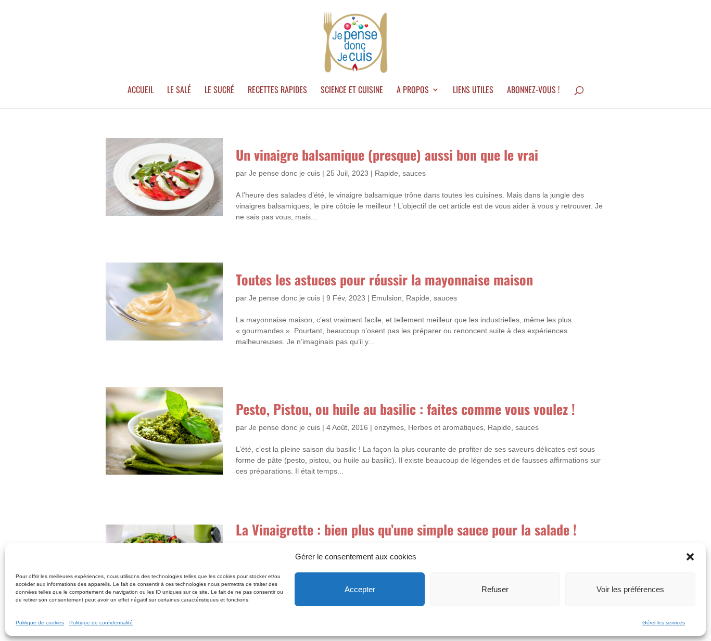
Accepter (360, 589)
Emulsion (387, 298)
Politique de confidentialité (101, 622)
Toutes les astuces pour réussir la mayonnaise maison (384, 279)
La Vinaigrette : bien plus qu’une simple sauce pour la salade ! (406, 529)
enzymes (389, 427)
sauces (414, 173)
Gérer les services (663, 622)
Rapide (386, 173)
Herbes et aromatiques (446, 427)
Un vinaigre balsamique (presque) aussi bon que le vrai (387, 155)
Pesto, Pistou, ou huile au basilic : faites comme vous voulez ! (405, 409)
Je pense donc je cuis (284, 173)
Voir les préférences (630, 589)
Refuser (495, 589)
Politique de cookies (40, 622)
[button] (690, 557)
